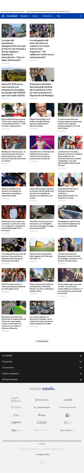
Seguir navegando (10, 373)
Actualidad (12, 16)
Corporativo (8, 367)
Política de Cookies (60, 441)
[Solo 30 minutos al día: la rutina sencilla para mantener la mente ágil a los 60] (14, 275)
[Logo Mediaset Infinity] (16, 400)
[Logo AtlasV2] (16, 430)
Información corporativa (17, 441)
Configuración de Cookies (46, 441)
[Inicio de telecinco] (3, 16)
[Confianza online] (42, 465)
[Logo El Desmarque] (42, 407)
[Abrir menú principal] (81, 16)
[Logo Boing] (16, 415)
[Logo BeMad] (68, 415)
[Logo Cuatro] (67, 400)
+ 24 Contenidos (42, 341)
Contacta (42, 444)
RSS (80, 441)
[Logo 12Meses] (67, 422)
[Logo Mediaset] (42, 390)
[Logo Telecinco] (42, 400)
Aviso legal (6, 441)
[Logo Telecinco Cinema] (42, 423)
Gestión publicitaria (72, 441)
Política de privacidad (31, 441)
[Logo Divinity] (16, 407)
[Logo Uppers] (16, 422)
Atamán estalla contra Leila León (13, 11)
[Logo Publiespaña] (42, 430)
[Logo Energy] (42, 415)
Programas (7, 361)
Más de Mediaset (10, 379)
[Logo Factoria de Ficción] (68, 407)
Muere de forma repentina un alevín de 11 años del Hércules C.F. (50, 11)
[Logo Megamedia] (43, 454)
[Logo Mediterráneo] (67, 430)
